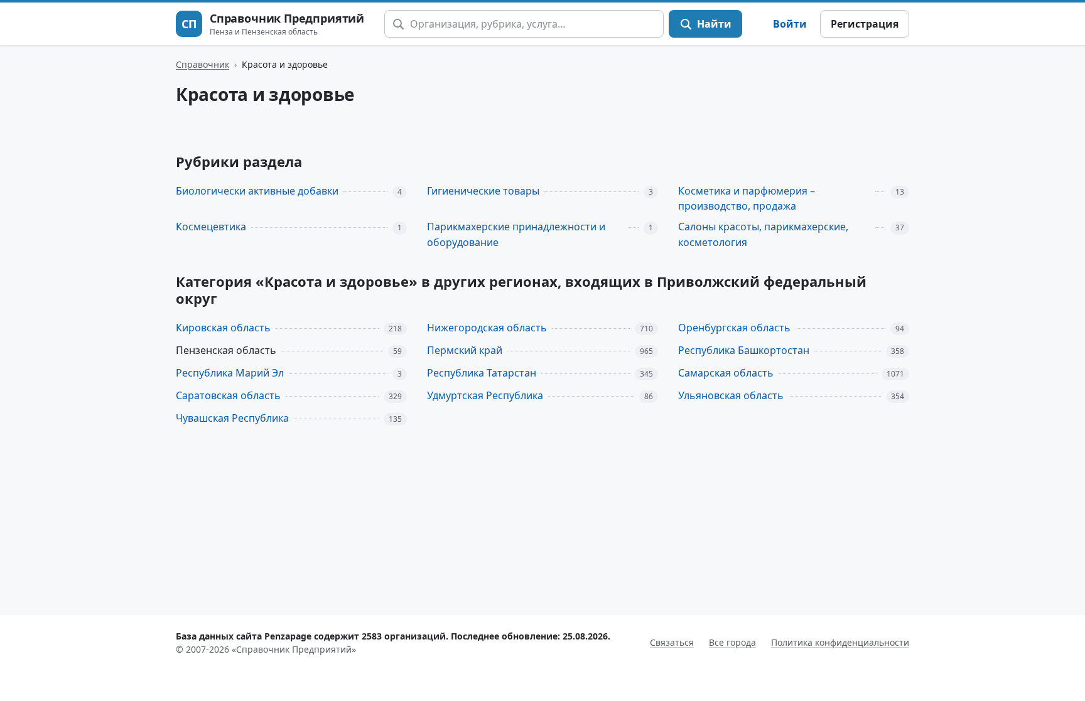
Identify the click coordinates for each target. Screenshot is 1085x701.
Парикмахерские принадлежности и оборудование (516, 234)
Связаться (672, 642)
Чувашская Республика (232, 418)
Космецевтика (211, 226)
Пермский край (464, 350)
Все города (732, 642)
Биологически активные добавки (257, 191)
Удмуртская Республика (485, 395)
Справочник (202, 64)
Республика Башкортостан (743, 350)
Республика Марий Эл (230, 373)
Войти (790, 24)
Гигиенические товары (483, 191)
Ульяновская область (731, 395)
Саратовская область (228, 395)
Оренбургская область (734, 327)
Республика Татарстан (481, 373)
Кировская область (223, 327)
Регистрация (865, 24)
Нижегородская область (487, 327)
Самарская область (726, 373)
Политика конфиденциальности (840, 642)
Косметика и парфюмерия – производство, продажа (746, 198)
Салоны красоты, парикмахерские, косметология (763, 234)
